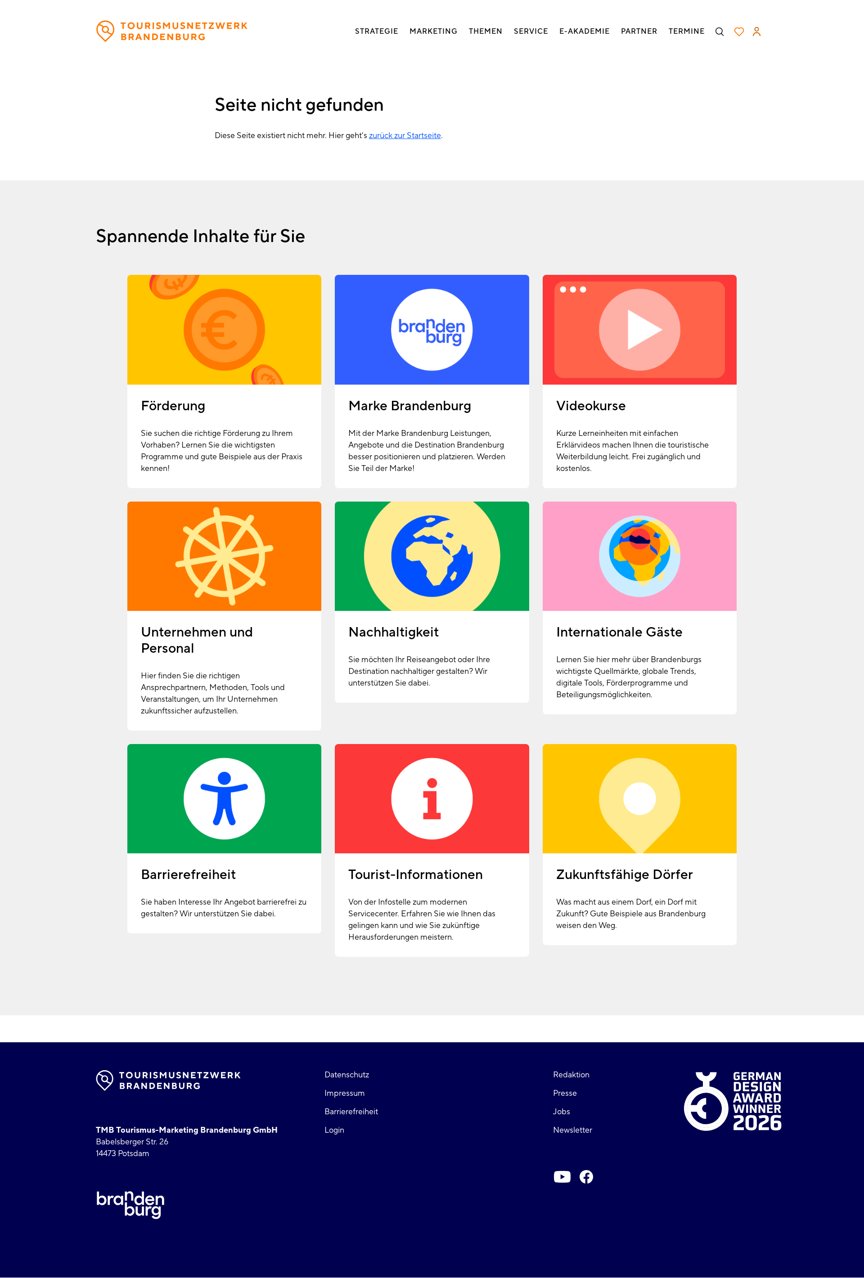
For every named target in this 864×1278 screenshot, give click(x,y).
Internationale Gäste (619, 632)
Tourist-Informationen (415, 874)
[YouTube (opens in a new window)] (562, 1177)
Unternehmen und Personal (197, 640)
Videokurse (591, 406)
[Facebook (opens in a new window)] (586, 1177)
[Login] (756, 31)
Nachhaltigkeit (393, 632)
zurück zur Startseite (405, 135)
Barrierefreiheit (188, 874)
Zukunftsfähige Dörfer (624, 874)
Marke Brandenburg (409, 406)
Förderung (173, 406)
